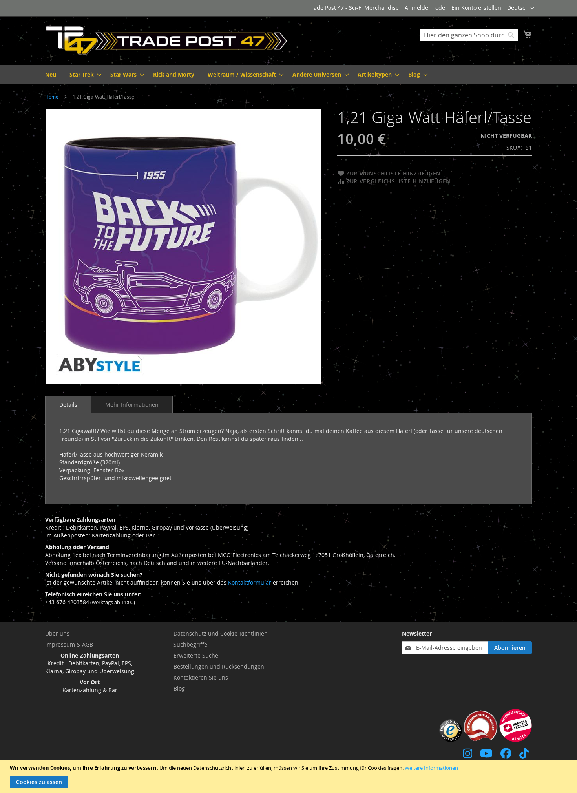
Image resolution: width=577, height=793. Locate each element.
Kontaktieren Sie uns (200, 677)
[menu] (288, 74)
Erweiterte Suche (195, 655)
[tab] (68, 404)
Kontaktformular (249, 582)
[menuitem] (50, 74)
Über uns (57, 633)
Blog (179, 688)
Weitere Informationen (431, 767)
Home (51, 96)
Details (68, 404)
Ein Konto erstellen (476, 7)
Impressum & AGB (69, 644)
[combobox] (469, 35)
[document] (289, 776)
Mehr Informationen (132, 404)
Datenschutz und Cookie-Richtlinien (220, 633)
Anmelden (418, 7)
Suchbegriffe (190, 644)
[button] (520, 8)
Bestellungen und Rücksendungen (218, 666)
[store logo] (166, 40)
